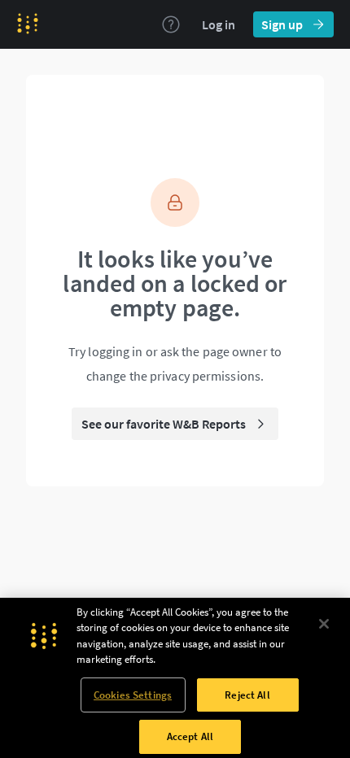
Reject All (247, 695)
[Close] (324, 624)
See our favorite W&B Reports (163, 424)
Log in (218, 24)
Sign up (282, 24)
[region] (175, 678)
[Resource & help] (171, 24)
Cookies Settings (133, 695)
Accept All (190, 736)
